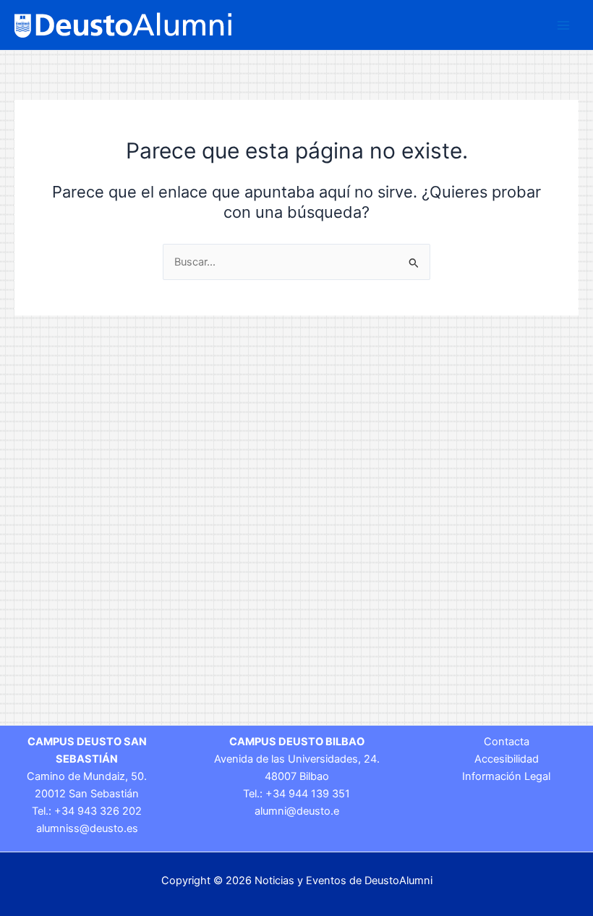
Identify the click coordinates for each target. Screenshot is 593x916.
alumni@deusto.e (297, 811)
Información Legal (506, 776)
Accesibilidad (506, 759)
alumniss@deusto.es (87, 828)
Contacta (506, 741)
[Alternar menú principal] (563, 25)
